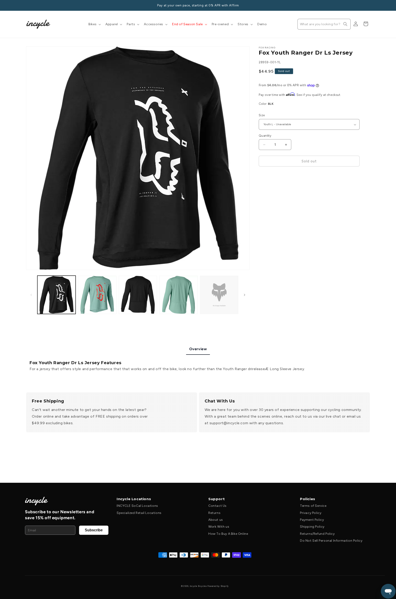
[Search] (345, 24)
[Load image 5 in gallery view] (219, 295)
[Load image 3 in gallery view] (138, 295)
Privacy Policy (310, 513)
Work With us (218, 527)
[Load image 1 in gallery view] (56, 295)
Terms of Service (313, 506)
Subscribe (94, 530)
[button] (94, 24)
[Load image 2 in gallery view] (97, 295)
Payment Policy (312, 520)
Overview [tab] (198, 349)
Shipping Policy (312, 527)
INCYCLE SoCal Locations (137, 506)
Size (262, 115)
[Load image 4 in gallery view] (178, 295)
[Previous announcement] (28, 5)
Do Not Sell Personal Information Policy (331, 541)
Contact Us (217, 506)
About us (215, 520)
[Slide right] (244, 295)
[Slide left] (31, 295)
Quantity (265, 135)
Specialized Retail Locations (139, 513)
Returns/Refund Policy (317, 534)
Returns (214, 513)
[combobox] (324, 24)
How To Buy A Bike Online (228, 534)
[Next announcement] (368, 5)
